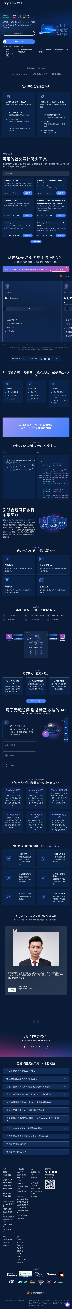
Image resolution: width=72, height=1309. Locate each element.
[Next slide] (67, 308)
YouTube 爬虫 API (35, 815)
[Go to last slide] (34, 1021)
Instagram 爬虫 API (36, 791)
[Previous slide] (4, 308)
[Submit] (67, 173)
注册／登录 (49, 1178)
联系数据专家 (49, 1175)
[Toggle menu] (68, 3)
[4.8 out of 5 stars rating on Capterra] (26, 16)
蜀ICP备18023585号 (38, 1293)
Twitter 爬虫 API (59, 790)
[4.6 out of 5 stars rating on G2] (16, 16)
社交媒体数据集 (41, 428)
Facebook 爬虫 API (13, 791)
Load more (36, 241)
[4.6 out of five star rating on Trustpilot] (6, 16)
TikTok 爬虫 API (13, 814)
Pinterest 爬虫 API (59, 815)
